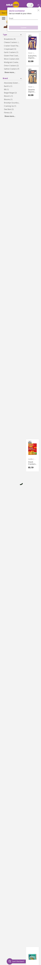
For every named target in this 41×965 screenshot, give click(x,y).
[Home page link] (12, 5)
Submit (23, 27)
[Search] (32, 5)
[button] (38, 5)
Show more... (10, 72)
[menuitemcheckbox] (12, 39)
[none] (32, 49)
